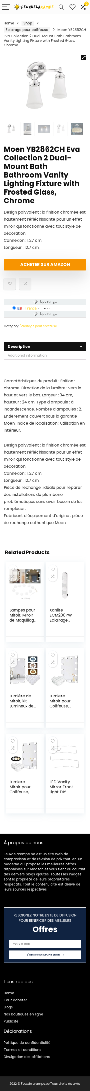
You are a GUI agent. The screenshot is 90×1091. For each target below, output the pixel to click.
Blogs (8, 1007)
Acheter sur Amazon (45, 264)
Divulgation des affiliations (27, 1056)
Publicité (11, 1021)
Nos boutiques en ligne (23, 1014)
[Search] (61, 7)
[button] (83, 57)
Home (9, 23)
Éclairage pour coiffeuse (27, 29)
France (31, 308)
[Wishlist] (73, 7)
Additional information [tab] (27, 355)
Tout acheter (15, 1000)
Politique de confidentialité (27, 1042)
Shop (28, 23)
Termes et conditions (22, 1049)
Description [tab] (19, 346)
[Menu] (6, 7)
